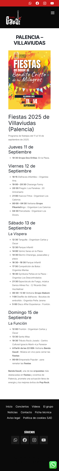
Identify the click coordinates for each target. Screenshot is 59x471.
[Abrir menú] (52, 13)
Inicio (9, 406)
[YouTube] (52, 3)
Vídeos (36, 406)
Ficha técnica (43, 412)
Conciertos (22, 406)
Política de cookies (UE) (37, 417)
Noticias (13, 412)
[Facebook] (37, 3)
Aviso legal (13, 417)
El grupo (48, 406)
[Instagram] (45, 3)
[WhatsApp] (30, 3)
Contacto (26, 412)
